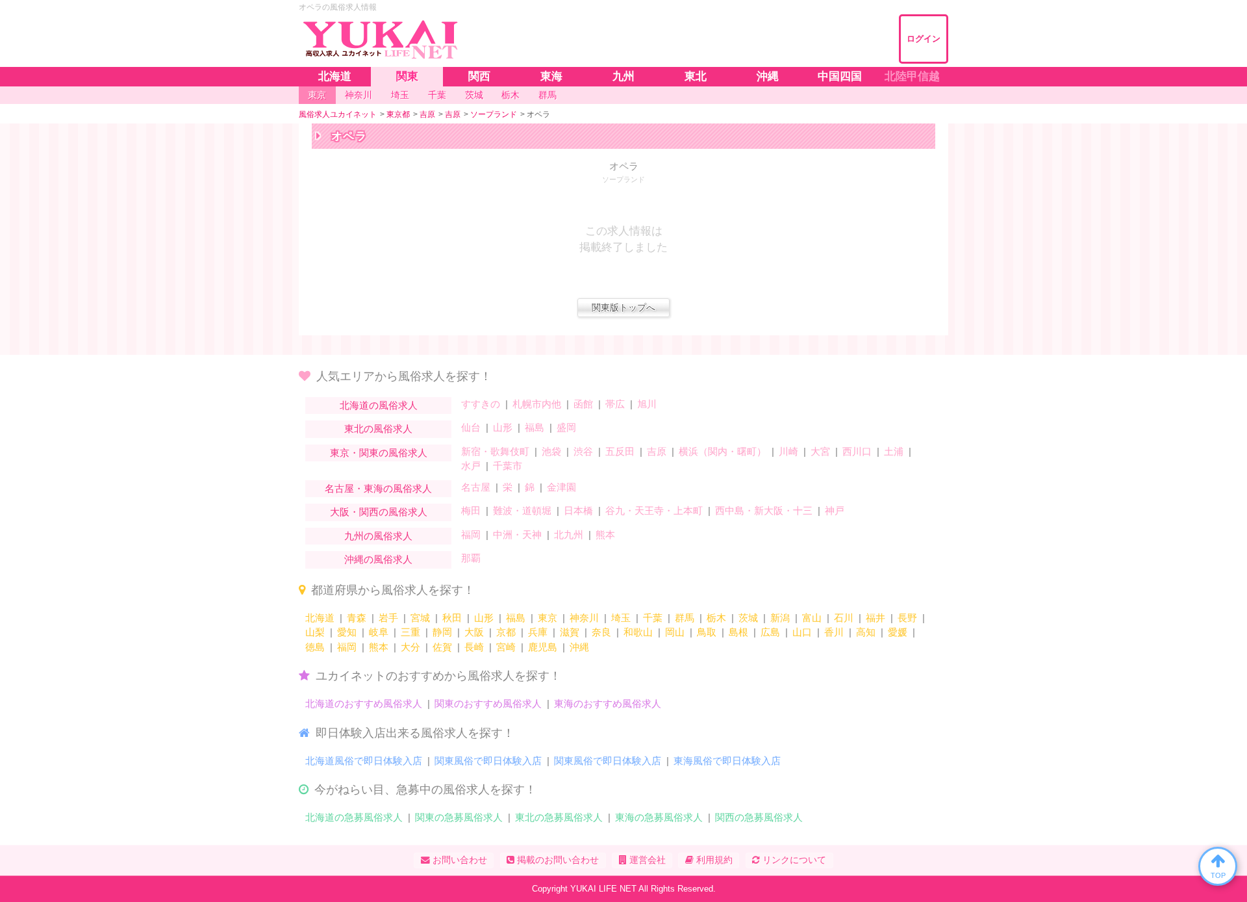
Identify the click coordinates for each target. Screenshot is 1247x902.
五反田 (620, 451)
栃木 (716, 617)
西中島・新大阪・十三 (763, 510)
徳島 (315, 646)
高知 (865, 632)
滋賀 (569, 632)
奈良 (601, 632)
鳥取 (706, 632)
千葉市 (507, 465)
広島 (770, 632)
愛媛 (897, 632)
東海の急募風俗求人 (659, 817)
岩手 (388, 617)
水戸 (471, 465)
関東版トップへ (623, 307)
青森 (356, 617)
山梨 (315, 632)
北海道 (319, 617)
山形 (502, 427)
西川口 (857, 451)
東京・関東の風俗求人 (378, 452)
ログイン (923, 39)
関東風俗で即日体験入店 (488, 760)
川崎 (788, 451)
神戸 (834, 510)
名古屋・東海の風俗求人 (378, 488)
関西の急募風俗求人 (759, 817)
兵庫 (538, 632)
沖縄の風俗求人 (378, 559)
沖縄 (579, 646)
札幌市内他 (536, 403)
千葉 (652, 617)
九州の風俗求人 (378, 535)
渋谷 (583, 451)
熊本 (605, 534)
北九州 (568, 534)
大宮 (820, 451)
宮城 (420, 617)
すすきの (480, 403)
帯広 (615, 403)
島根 (738, 632)
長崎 (474, 646)
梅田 (471, 510)
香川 (834, 632)
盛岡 (566, 427)
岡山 (675, 632)
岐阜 (378, 632)
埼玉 (621, 617)
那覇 (471, 557)
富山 (812, 617)
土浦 (893, 451)
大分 (410, 646)
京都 (506, 632)
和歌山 (638, 632)
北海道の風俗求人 (379, 405)
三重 (410, 632)
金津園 (561, 487)
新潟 (780, 617)
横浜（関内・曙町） (722, 451)
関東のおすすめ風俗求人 (488, 703)
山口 (802, 632)
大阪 (474, 632)
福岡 (471, 534)
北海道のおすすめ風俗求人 (363, 703)
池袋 (551, 451)
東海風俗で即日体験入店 (727, 760)
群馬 (684, 617)
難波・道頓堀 (522, 510)
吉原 (656, 451)
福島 (534, 427)
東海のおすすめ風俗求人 (607, 703)
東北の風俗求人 (378, 428)
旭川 (647, 403)
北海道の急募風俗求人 (354, 817)
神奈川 (584, 617)
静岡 (442, 632)
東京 (547, 617)
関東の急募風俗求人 (459, 817)
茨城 (748, 617)
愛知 (347, 632)
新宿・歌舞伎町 (495, 451)
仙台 (471, 427)
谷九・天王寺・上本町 (654, 510)
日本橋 (578, 510)
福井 (875, 617)
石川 (843, 617)
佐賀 (442, 646)
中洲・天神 (517, 534)
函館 (583, 403)
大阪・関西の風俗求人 (378, 511)
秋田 (452, 617)
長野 (907, 617)
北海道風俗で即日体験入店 (363, 760)
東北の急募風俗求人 (559, 817)
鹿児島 (542, 646)
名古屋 (475, 487)
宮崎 (506, 646)
